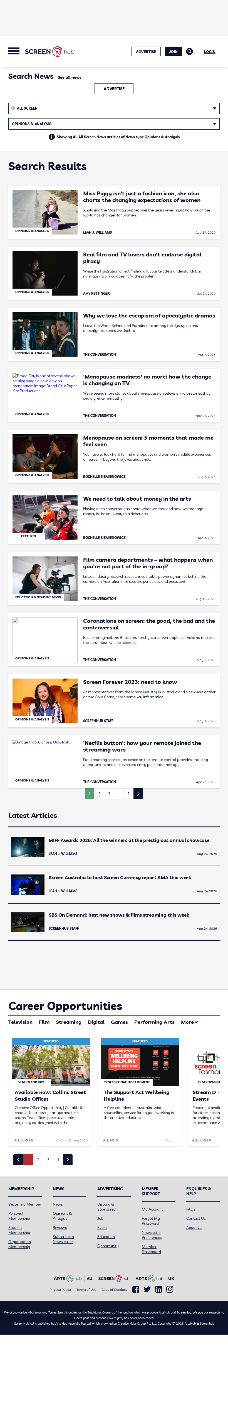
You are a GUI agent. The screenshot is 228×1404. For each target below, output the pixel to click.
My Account (152, 1209)
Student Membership (19, 1230)
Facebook (135, 1289)
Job (100, 1218)
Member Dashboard (151, 1249)
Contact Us (195, 1218)
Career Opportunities (65, 1006)
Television (20, 1022)
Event (102, 1227)
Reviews (60, 1227)
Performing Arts (154, 1022)
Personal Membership (19, 1216)
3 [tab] (48, 1159)
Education (106, 1236)
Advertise (114, 88)
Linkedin (158, 1289)
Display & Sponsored (106, 1207)
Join (173, 51)
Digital (96, 1022)
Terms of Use (86, 1289)
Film (44, 1022)
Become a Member (24, 1204)
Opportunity (108, 1245)
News (58, 1204)
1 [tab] (28, 1159)
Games (119, 1022)
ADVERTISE (146, 51)
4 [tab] (58, 1159)
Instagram (169, 1289)
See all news (69, 77)
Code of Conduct (114, 1289)
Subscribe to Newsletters (63, 1239)
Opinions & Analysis (62, 1216)
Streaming (68, 1022)
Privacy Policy (60, 1289)
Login (209, 51)
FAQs (190, 1209)
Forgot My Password (151, 1221)
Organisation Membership (19, 1244)
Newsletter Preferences (152, 1235)
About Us (194, 1227)
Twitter (147, 1289)
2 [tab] (38, 1159)
